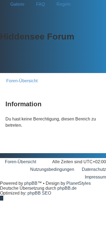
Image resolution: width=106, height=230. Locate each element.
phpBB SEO (39, 193)
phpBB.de (67, 188)
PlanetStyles (78, 183)
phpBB (31, 183)
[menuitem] (15, 4)
